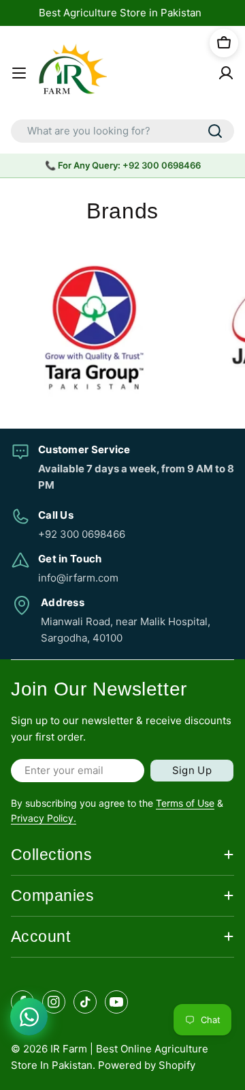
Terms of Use (185, 803)
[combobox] (122, 131)
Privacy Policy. (43, 818)
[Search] (215, 131)
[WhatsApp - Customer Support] (29, 1016)
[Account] (226, 73)
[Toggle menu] (19, 73)
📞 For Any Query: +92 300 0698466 (123, 165)
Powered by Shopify (146, 1065)
